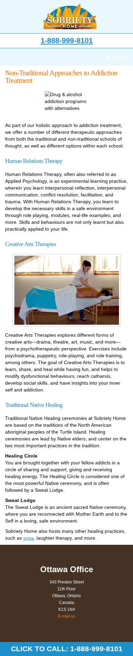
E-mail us (66, 616)
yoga (28, 538)
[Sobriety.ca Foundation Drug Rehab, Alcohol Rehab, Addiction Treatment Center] (70, 16)
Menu (120, 58)
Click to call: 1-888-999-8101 (66, 649)
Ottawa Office (66, 569)
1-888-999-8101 (67, 40)
